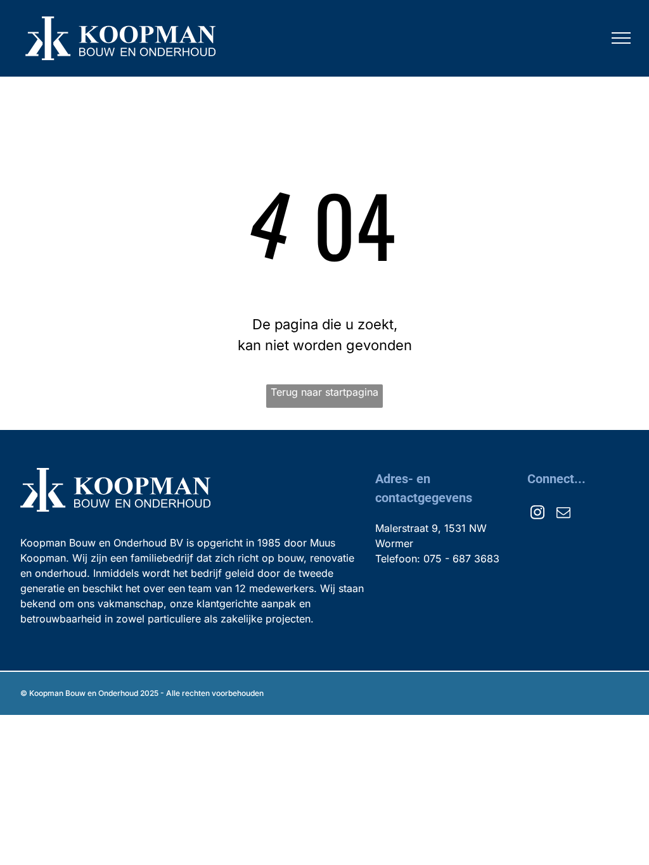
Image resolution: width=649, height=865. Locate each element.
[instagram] (537, 514)
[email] (563, 514)
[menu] (621, 38)
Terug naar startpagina (324, 392)
